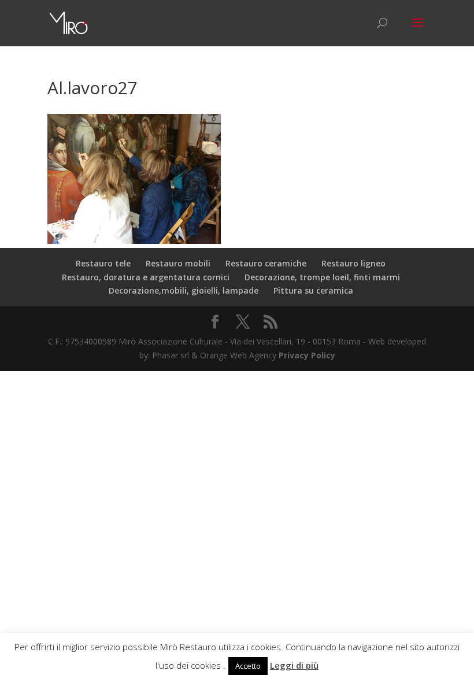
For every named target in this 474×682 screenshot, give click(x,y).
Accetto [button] (248, 666)
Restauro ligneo (353, 263)
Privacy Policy (307, 355)
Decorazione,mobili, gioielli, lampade (183, 290)
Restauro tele (103, 263)
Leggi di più (294, 665)
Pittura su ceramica (313, 290)
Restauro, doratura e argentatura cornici (145, 277)
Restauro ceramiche (265, 263)
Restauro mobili (178, 263)
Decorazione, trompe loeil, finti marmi (322, 277)
